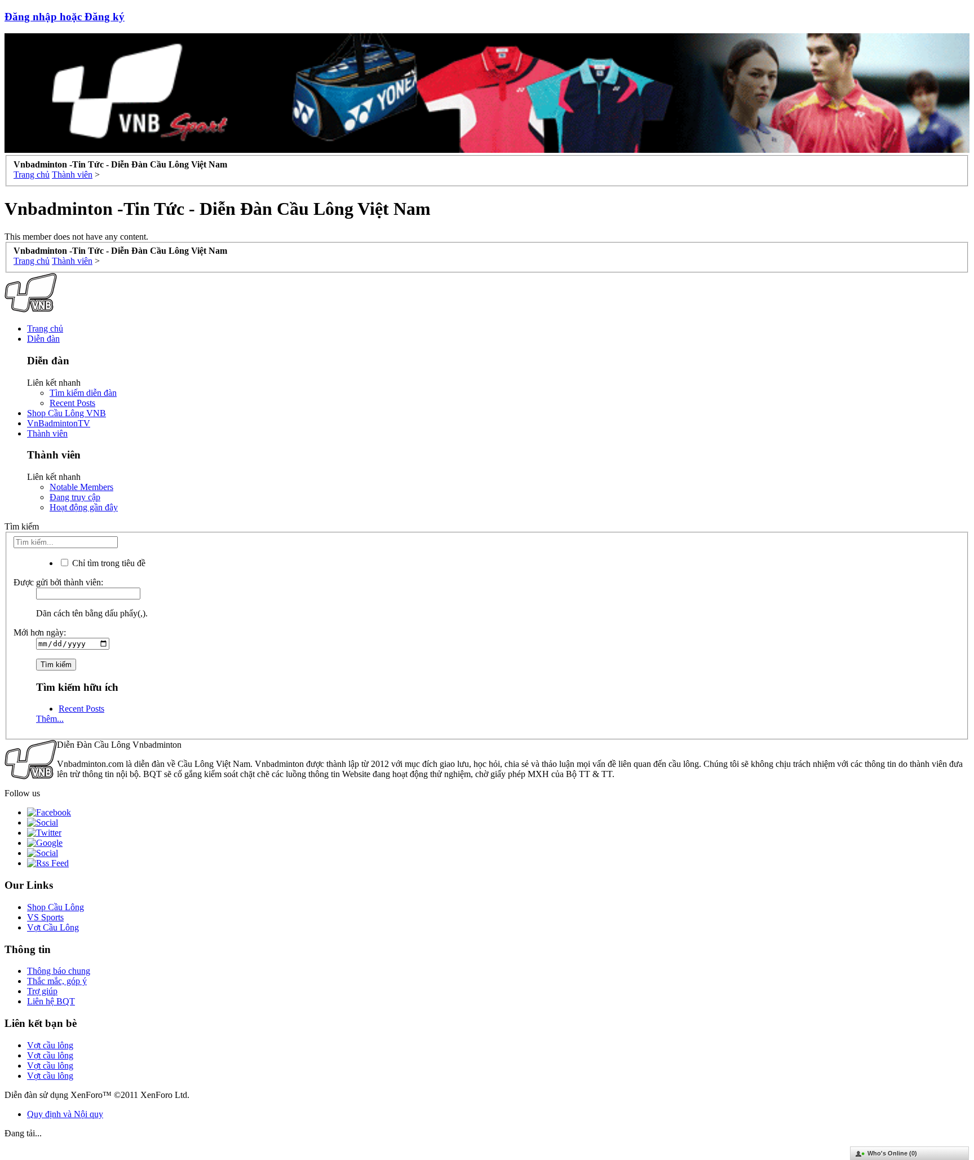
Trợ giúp (42, 991)
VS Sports (45, 917)
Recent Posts (72, 403)
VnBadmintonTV (58, 423)
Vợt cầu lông (50, 1045)
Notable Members (81, 487)
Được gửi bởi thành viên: (58, 582)
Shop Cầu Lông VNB (66, 413)
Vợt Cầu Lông (53, 927)
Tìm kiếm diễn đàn (83, 393)
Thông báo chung (58, 971)
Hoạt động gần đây (84, 507)
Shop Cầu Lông (55, 907)
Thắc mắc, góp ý (57, 981)
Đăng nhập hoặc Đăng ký (65, 17)
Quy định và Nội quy (65, 1114)
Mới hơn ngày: (40, 632)
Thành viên (47, 433)
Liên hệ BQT (51, 1001)
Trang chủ (45, 328)
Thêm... (50, 719)
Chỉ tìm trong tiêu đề (107, 563)
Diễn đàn (43, 338)
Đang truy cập (75, 497)
